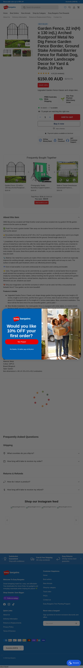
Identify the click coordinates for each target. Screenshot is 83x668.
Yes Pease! (22, 342)
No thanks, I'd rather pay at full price (22, 349)
